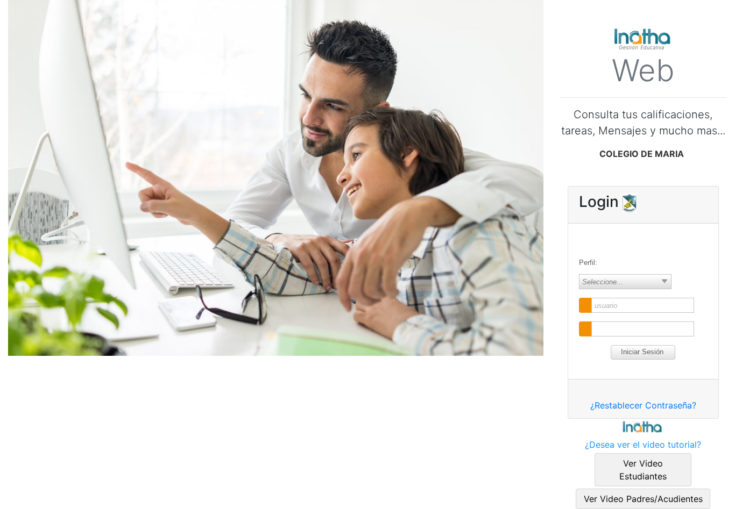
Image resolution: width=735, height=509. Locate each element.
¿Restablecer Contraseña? (643, 405)
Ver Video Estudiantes (643, 470)
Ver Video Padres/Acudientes (643, 498)
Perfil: (588, 263)
